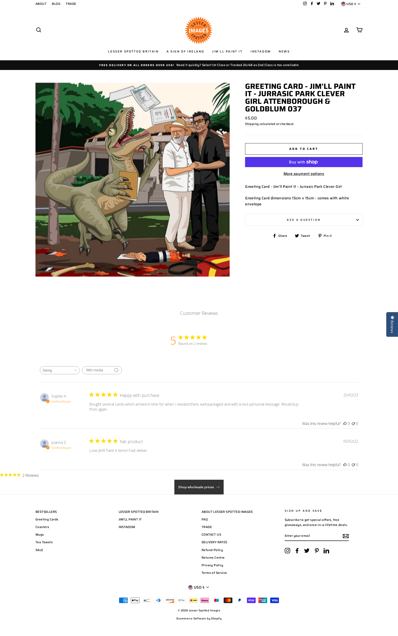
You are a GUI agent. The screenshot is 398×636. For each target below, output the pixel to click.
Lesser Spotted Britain (133, 51)
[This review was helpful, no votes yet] (345, 423)
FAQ (205, 519)
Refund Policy (212, 550)
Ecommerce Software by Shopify (199, 618)
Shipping (252, 124)
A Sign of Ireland (185, 51)
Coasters (42, 527)
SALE (39, 550)
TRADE (71, 3)
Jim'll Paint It (227, 51)
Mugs (39, 534)
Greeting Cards (47, 519)
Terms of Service (214, 572)
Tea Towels (44, 542)
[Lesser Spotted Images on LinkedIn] (326, 550)
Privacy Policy (212, 565)
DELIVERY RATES (214, 542)
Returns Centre (213, 557)
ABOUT (41, 3)
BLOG (56, 3)
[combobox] (60, 370)
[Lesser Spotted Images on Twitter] (307, 550)
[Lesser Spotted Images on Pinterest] (316, 550)
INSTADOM (127, 527)
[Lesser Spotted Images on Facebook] (297, 550)
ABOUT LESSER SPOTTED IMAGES (227, 511)
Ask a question (304, 220)
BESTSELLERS (46, 511)
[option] (199, 65)
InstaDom (261, 51)
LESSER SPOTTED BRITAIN (139, 511)
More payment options (304, 174)
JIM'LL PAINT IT (130, 519)
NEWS (284, 51)
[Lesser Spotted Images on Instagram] (287, 550)
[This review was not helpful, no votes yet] (353, 423)
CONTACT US (211, 534)
